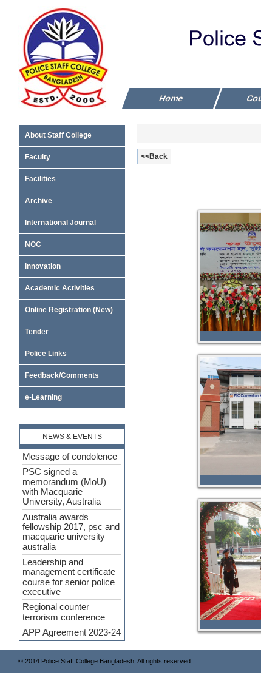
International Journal (60, 222)
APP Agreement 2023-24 (71, 631)
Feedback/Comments (62, 375)
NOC (33, 244)
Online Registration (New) (69, 310)
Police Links (46, 353)
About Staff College (58, 135)
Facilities (40, 179)
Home (171, 98)
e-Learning (43, 397)
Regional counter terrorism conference (63, 610)
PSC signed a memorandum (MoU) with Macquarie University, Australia (64, 485)
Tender (37, 331)
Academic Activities (60, 288)
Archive (38, 200)
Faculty (37, 157)
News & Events (72, 436)
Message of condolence (69, 455)
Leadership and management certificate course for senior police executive (68, 575)
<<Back (154, 156)
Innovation (43, 266)
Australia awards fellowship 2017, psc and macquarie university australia (71, 530)
